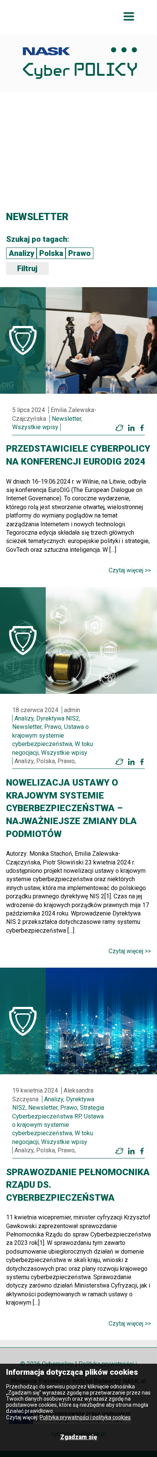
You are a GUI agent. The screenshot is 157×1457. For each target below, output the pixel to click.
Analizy (21, 253)
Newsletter (66, 418)
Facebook (142, 428)
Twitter (119, 428)
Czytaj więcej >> (130, 570)
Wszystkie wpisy (35, 427)
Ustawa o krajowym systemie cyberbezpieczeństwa (50, 735)
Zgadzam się (78, 1437)
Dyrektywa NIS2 (57, 718)
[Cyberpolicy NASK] (80, 63)
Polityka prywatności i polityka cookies (85, 1417)
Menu (128, 16)
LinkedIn (131, 428)
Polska (51, 253)
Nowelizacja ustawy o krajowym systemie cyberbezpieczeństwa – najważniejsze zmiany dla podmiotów (71, 808)
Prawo (79, 253)
